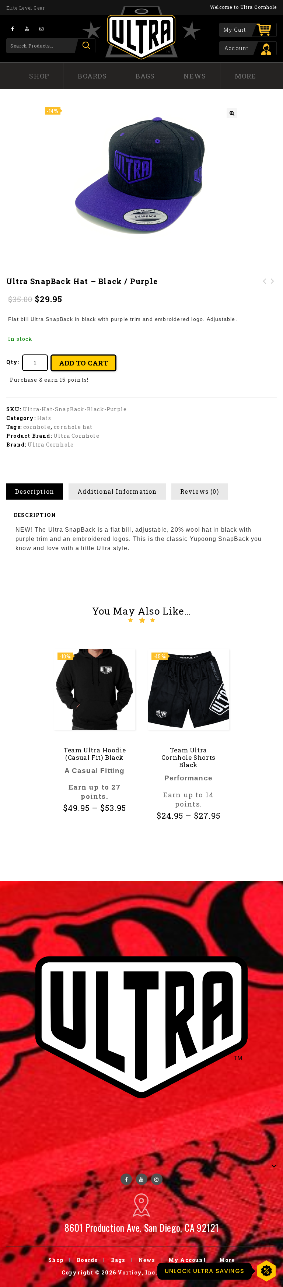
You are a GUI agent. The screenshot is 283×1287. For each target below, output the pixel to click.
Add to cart (83, 362)
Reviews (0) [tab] (199, 491)
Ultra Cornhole (76, 435)
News (195, 75)
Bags (145, 75)
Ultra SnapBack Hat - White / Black (265, 290)
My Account (187, 1259)
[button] (232, 113)
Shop (39, 75)
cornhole (36, 426)
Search (85, 46)
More (245, 75)
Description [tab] (34, 491)
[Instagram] (41, 28)
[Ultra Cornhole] (141, 32)
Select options (97, 826)
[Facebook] (12, 28)
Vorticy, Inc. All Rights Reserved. (169, 1272)
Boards (92, 75)
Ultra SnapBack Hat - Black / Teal (273, 290)
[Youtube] (27, 28)
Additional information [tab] (117, 491)
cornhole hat (73, 426)
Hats (44, 418)
